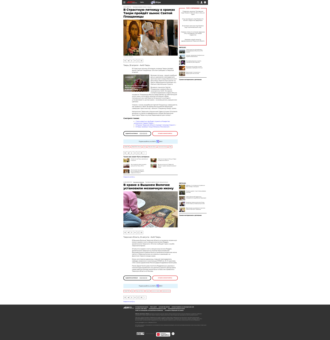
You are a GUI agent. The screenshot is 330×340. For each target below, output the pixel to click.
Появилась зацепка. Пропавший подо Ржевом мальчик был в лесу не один (193, 13)
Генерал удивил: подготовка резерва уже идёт (196, 191)
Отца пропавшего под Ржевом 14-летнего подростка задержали (193, 19)
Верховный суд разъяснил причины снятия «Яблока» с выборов (195, 208)
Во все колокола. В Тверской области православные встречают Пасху (167, 166)
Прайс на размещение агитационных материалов (149, 310)
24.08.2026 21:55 (127, 182)
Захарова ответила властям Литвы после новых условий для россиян (195, 203)
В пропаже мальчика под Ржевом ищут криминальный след (193, 26)
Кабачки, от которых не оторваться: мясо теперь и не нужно (195, 186)
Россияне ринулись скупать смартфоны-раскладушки (193, 61)
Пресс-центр (153, 307)
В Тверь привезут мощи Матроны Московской (152, 127)
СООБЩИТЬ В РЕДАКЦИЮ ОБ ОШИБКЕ (174, 310)
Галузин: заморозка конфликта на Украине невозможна (195, 56)
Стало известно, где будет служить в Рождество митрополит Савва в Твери (152, 122)
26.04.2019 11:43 (127, 7)
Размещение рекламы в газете (176, 308)
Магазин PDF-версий (164, 307)
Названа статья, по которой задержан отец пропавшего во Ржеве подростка (193, 33)
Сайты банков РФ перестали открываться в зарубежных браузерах (196, 197)
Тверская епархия (128, 56)
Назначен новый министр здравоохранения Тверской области (192, 40)
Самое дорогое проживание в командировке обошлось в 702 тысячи (194, 51)
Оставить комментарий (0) (165, 133)
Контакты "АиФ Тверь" (141, 308)
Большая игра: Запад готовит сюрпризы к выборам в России (194, 67)
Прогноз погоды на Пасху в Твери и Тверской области (167, 159)
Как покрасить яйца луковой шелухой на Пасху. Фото (138, 165)
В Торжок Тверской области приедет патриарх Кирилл (155, 125)
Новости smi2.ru (129, 177)
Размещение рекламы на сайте (157, 308)
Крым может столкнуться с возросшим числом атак (193, 73)
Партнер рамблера (150, 333)
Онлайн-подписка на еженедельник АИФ (183, 307)
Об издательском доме (141, 307)
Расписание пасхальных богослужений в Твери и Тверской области (137, 171)
